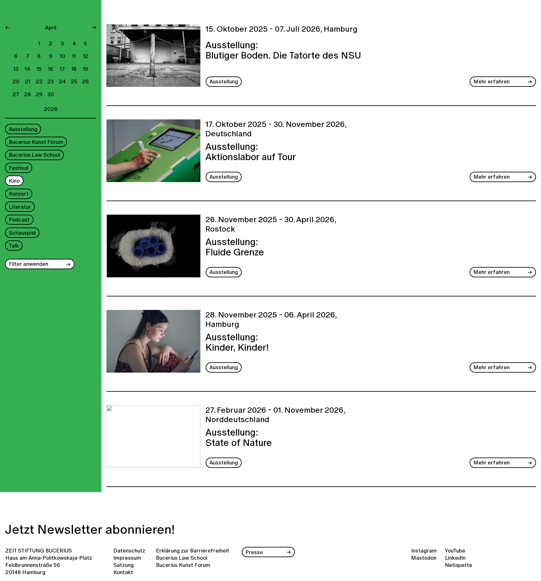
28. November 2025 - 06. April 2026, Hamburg (271, 320)
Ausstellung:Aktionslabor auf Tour (250, 152)
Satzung (123, 564)
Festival (18, 168)
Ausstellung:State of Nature (238, 438)
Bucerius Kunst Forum (36, 142)
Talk (14, 245)
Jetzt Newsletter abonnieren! (90, 529)
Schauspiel (22, 233)
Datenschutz (129, 550)
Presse (254, 552)
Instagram (424, 550)
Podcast (19, 220)
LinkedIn (455, 557)
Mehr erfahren (491, 81)
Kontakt (123, 572)
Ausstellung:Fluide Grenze (234, 248)
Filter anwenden (28, 264)
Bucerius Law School (34, 155)
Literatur (20, 207)
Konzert (18, 194)
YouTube (455, 550)
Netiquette (458, 564)
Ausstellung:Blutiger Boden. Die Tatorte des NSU (283, 51)
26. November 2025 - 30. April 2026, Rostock (270, 224)
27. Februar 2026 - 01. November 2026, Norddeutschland (275, 415)
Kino (14, 181)
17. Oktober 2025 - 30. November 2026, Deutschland (275, 129)
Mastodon (423, 557)
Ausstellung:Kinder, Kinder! (237, 343)
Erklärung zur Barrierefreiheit (192, 550)
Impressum (127, 557)
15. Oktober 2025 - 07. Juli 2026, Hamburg (281, 29)
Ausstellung (23, 129)
